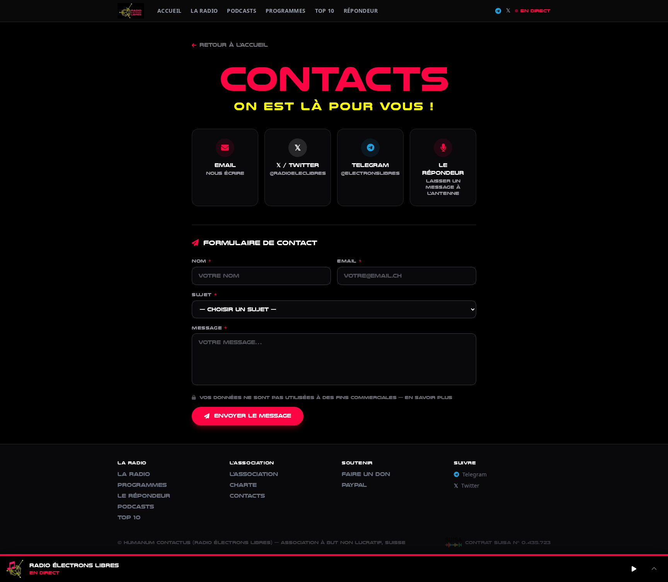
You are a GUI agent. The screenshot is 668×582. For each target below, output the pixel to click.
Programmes (142, 485)
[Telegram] (498, 11)
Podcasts (241, 10)
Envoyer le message (252, 416)
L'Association (254, 474)
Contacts (247, 496)
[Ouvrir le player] (654, 569)
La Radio (204, 10)
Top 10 (324, 10)
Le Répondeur (144, 496)
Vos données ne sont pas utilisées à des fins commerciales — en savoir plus (325, 397)
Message (209, 328)
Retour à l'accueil (233, 45)
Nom (201, 261)
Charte (243, 485)
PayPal (354, 485)
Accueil (169, 10)
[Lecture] (634, 569)
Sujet (204, 294)
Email (349, 261)
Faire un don (366, 474)
